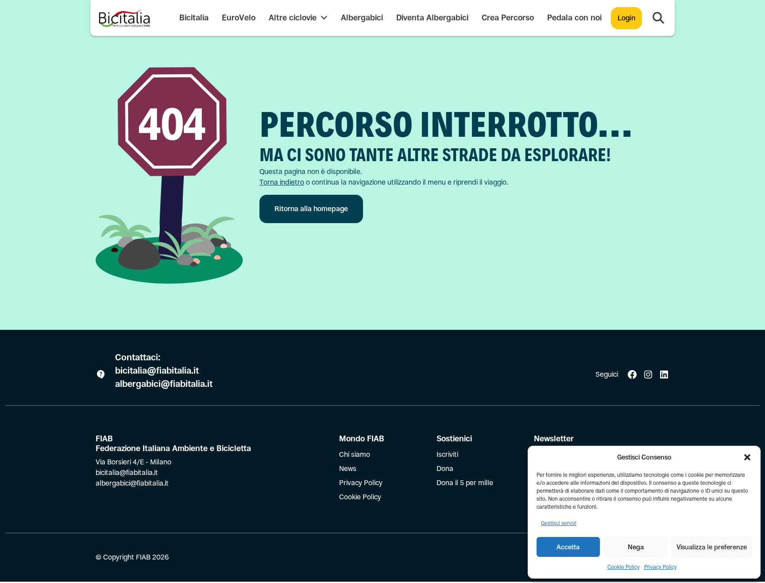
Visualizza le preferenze (711, 547)
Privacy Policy (660, 567)
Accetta (568, 547)
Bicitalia (194, 17)
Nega (636, 547)
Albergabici (362, 17)
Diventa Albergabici (432, 17)
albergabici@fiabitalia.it (163, 384)
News (347, 468)
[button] (747, 457)
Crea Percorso (508, 17)
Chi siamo (354, 454)
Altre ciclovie (294, 17)
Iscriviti (447, 454)
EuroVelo (238, 17)
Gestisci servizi (558, 523)
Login (626, 18)
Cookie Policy (623, 567)
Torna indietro (281, 182)
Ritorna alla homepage (311, 209)
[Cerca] (658, 18)
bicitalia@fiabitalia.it (158, 371)
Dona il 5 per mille (465, 483)
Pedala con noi (574, 17)
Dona (445, 468)
